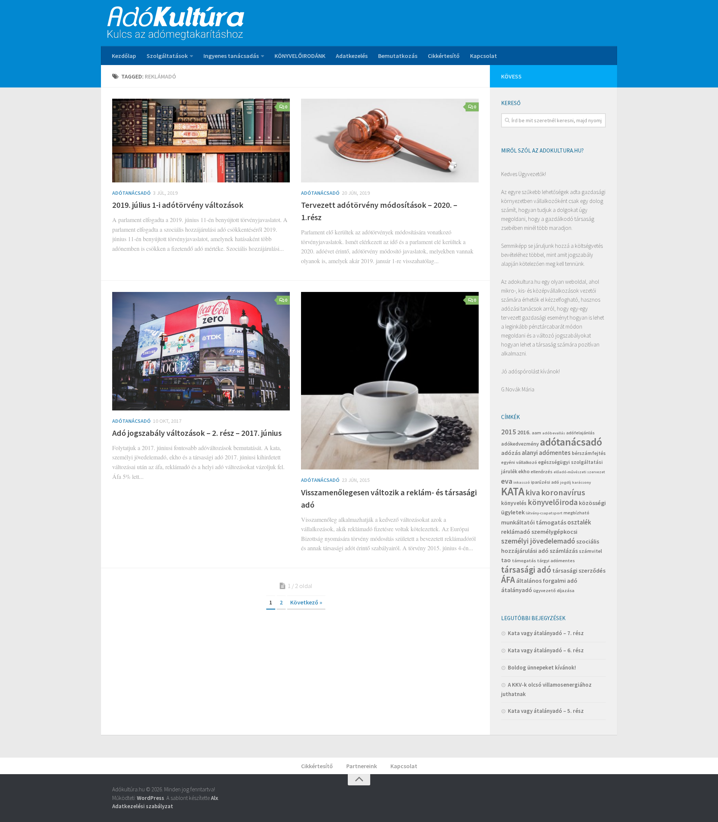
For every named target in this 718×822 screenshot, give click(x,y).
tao (506, 560)
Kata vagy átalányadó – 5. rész (546, 710)
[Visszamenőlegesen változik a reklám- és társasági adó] (390, 381)
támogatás (524, 560)
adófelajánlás (580, 432)
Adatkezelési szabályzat (142, 806)
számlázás (564, 550)
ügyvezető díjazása (553, 590)
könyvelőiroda (553, 502)
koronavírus (563, 492)
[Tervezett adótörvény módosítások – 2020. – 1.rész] (390, 140)
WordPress (150, 797)
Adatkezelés (352, 55)
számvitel (590, 551)
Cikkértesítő (444, 55)
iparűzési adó (545, 482)
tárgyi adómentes (556, 560)
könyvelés (514, 503)
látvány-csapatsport (544, 513)
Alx (214, 797)
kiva (532, 492)
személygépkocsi (554, 531)
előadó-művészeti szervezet (579, 472)
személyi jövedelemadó (538, 540)
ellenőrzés (541, 471)
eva (506, 481)
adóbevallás (553, 433)
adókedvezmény (520, 443)
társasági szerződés (578, 570)
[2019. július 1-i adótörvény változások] (201, 140)
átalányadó (516, 590)
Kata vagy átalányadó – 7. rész (546, 633)
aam (536, 432)
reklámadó (515, 531)
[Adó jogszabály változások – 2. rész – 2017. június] (201, 351)
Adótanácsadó (131, 193)
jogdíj (565, 482)
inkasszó (521, 482)
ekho (524, 471)
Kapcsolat (483, 55)
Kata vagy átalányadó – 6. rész (546, 650)
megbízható (576, 512)
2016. (524, 432)
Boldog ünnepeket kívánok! (542, 667)
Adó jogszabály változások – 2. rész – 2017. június (197, 433)
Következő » (306, 602)
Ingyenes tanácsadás (231, 55)
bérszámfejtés (589, 453)
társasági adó (526, 569)
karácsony (581, 482)
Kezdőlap (124, 55)
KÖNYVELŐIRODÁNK (299, 55)
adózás (511, 452)
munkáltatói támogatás (533, 522)
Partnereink (361, 766)
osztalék (579, 522)
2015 (508, 431)
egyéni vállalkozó (519, 462)
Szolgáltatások (167, 55)
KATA (512, 491)
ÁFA (508, 579)
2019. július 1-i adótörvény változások (177, 205)
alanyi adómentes (546, 453)
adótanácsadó (571, 442)
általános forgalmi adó (546, 580)
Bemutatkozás (397, 55)
